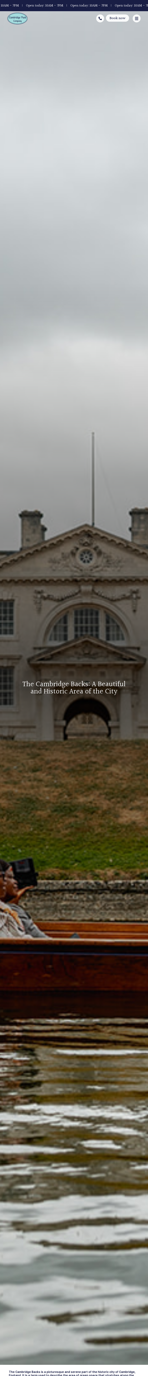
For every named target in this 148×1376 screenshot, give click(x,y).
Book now (117, 18)
